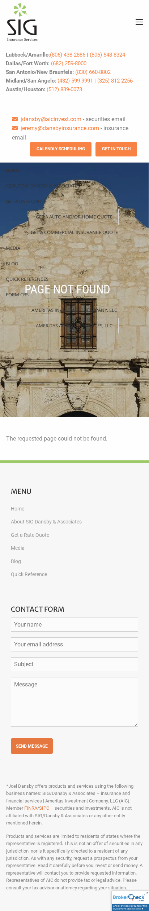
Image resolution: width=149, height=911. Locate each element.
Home (13, 170)
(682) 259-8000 (68, 63)
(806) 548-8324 (107, 55)
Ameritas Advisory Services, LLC (74, 325)
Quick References (27, 279)
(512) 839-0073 (64, 89)
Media (13, 248)
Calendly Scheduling (61, 148)
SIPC (44, 808)
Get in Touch (116, 148)
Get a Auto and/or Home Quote (74, 216)
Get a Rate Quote (26, 201)
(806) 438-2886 (67, 55)
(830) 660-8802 (93, 72)
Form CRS (17, 294)
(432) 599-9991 (75, 81)
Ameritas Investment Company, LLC (74, 310)
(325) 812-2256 (115, 81)
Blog (12, 263)
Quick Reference (29, 574)
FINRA (30, 808)
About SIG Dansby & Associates (43, 185)
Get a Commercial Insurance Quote (74, 232)
